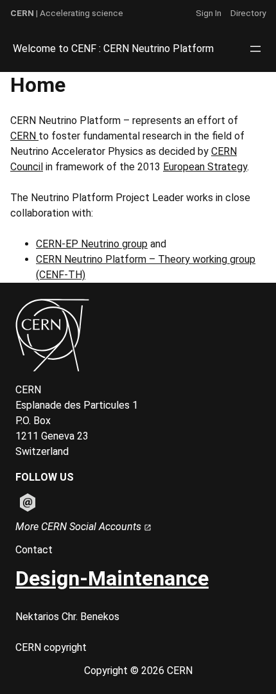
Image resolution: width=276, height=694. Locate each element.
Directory (248, 13)
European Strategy (205, 167)
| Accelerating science (66, 13)
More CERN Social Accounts (79, 526)
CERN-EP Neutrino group (92, 244)
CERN (24, 136)
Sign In (208, 13)
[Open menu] (255, 49)
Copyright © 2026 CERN (138, 670)
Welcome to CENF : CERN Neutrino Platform (113, 48)
